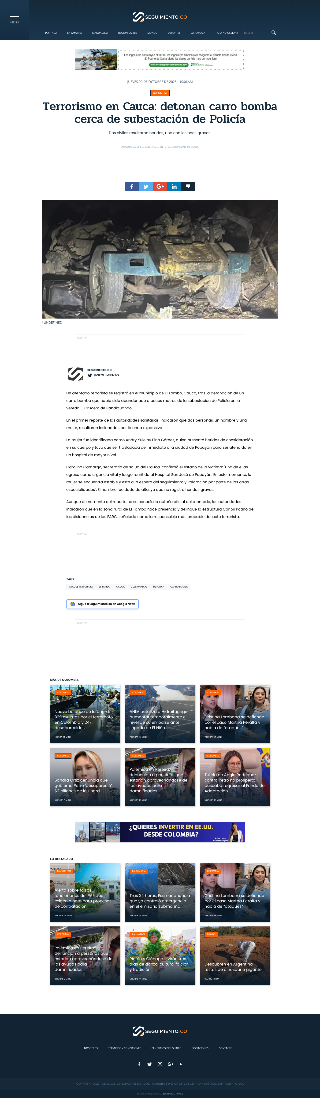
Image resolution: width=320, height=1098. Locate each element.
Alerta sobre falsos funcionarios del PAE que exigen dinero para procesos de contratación (83, 898)
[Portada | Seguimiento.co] (160, 17)
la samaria (139, 871)
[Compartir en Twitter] (146, 186)
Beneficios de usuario (167, 1048)
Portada (51, 33)
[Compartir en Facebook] (132, 186)
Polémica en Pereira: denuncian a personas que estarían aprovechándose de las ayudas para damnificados (158, 780)
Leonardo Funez (173, 1093)
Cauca (120, 586)
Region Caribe (127, 33)
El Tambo (104, 586)
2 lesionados (139, 586)
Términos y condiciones (124, 1048)
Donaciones (200, 1048)
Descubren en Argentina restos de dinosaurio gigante (233, 966)
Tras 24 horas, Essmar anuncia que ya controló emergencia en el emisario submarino (160, 901)
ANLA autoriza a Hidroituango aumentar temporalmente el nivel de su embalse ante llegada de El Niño (158, 720)
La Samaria (74, 33)
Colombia (160, 93)
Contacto (225, 1048)
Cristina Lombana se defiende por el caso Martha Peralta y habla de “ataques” (234, 722)
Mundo (152, 33)
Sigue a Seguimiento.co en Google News (106, 604)
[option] (160, 262)
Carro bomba (179, 586)
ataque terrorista (81, 586)
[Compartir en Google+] (160, 186)
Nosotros (91, 1048)
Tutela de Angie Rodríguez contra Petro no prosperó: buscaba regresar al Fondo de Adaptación (235, 783)
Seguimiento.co (99, 370)
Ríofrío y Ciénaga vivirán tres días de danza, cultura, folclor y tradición (159, 964)
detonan (158, 586)
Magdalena (100, 33)
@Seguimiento (106, 375)
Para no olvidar (227, 33)
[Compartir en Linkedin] (174, 186)
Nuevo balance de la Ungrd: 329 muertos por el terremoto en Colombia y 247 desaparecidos (84, 720)
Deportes (174, 33)
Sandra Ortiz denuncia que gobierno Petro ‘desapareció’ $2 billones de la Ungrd (83, 785)
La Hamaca (198, 33)
